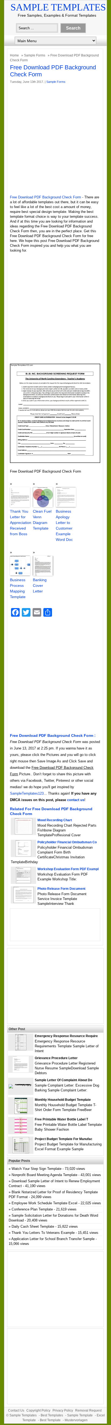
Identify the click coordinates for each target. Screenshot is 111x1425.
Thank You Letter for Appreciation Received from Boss (20, 522)
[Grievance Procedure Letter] (21, 1071)
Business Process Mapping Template (18, 588)
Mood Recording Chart (54, 820)
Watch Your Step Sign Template (36, 1169)
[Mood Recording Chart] (23, 833)
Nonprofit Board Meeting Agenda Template (44, 1175)
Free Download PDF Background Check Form (45, 197)
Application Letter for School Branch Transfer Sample (53, 1239)
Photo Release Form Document (61, 889)
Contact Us (16, 1410)
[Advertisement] (55, 139)
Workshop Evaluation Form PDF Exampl (68, 869)
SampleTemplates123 (27, 793)
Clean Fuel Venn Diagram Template (42, 519)
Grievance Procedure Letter (56, 1058)
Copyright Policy (38, 1410)
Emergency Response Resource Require (66, 1036)
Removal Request (88, 1410)
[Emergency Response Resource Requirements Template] (20, 1049)
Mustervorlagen (76, 1420)
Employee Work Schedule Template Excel (44, 1203)
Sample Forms (34, 55)
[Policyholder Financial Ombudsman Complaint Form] (23, 855)
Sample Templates (58, 7)
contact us (75, 800)
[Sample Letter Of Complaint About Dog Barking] (21, 1084)
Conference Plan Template (32, 1209)
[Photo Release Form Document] (23, 902)
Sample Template (80, 1415)
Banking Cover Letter (40, 585)
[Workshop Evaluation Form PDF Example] (23, 882)
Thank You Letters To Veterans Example (43, 1233)
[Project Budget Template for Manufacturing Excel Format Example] (21, 1152)
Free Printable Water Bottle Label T (61, 1119)
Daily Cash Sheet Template (33, 1226)
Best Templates (52, 1415)
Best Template (50, 1420)
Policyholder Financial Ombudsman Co (67, 842)
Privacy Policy (63, 1410)
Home (14, 55)
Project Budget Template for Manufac (63, 1139)
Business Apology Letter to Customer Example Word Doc (64, 525)
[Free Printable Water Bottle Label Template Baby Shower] (21, 1132)
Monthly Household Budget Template (63, 1100)
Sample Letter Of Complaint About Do (63, 1080)
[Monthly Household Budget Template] (21, 1113)
